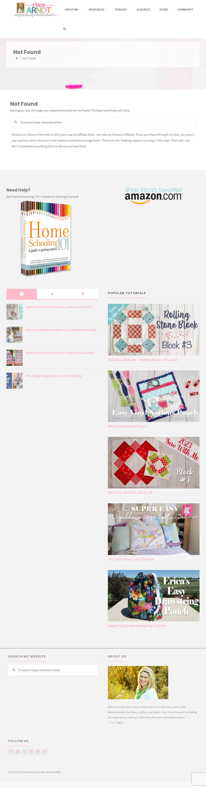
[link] (64, 29)
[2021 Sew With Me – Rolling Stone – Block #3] (154, 329)
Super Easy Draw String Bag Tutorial (137, 626)
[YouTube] (31, 752)
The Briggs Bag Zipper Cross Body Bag (53, 376)
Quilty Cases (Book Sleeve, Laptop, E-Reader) (59, 307)
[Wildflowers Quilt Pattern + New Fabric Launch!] (14, 358)
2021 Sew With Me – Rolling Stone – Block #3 (143, 360)
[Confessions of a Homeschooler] (34, 9)
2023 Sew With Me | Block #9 (130, 492)
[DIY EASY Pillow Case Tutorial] (154, 529)
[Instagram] (18, 752)
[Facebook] (11, 752)
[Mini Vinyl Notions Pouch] (154, 396)
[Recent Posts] (21, 294)
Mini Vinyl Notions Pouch (127, 426)
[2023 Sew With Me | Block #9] (154, 462)
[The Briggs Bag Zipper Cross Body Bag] (14, 381)
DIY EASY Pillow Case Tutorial (131, 559)
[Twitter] (38, 752)
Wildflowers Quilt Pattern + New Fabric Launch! (60, 353)
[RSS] (45, 752)
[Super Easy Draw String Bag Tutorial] (154, 596)
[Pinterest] (24, 752)
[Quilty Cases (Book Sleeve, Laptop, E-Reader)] (14, 312)
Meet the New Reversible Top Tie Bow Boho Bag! (61, 330)
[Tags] (83, 294)
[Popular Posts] (52, 294)
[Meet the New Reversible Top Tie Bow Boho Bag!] (14, 335)
